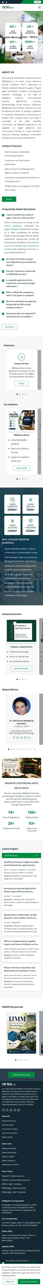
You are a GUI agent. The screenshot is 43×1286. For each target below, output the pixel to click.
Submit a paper (8, 1156)
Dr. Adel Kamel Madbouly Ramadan (21, 722)
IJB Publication (11, 855)
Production (16, 958)
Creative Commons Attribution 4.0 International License (21, 1263)
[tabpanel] (21, 924)
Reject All (10, 1281)
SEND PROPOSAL (21, 668)
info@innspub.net (17, 1176)
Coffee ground (18, 899)
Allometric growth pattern (23, 926)
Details (9, 199)
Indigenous (8, 879)
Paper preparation (9, 1152)
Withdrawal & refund (10, 1164)
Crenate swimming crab (27, 929)
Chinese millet (18, 955)
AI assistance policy (9, 1129)
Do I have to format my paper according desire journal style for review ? (21, 262)
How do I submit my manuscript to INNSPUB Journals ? (20, 273)
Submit (37, 2)
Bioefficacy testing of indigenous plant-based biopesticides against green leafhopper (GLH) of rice (21, 865)
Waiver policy (7, 1137)
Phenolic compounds (12, 984)
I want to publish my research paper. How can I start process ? (20, 216)
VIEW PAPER (21, 468)
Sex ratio (7, 931)
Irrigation (7, 958)
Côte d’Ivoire (28, 981)
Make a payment (8, 1160)
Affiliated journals (9, 1148)
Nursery (26, 902)
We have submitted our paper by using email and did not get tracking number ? (21, 304)
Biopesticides (27, 876)
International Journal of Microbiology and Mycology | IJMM (21, 1049)
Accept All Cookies (29, 1281)
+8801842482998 (19, 1188)
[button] (17, 394)
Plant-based (18, 879)
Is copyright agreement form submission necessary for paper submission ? (20, 283)
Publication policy (9, 1121)
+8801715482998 (19, 1192)
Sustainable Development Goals (24, 931)
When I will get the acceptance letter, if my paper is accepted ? (20, 294)
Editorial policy (8, 1125)
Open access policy (9, 1133)
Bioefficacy (17, 876)
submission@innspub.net (19, 1180)
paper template (11, 229)
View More (11, 327)
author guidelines (13, 226)
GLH (35, 876)
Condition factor (10, 929)
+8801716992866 (15, 1184)
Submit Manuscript (21, 1074)
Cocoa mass (17, 981)
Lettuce (19, 902)
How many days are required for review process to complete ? (21, 315)
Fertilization (30, 955)
